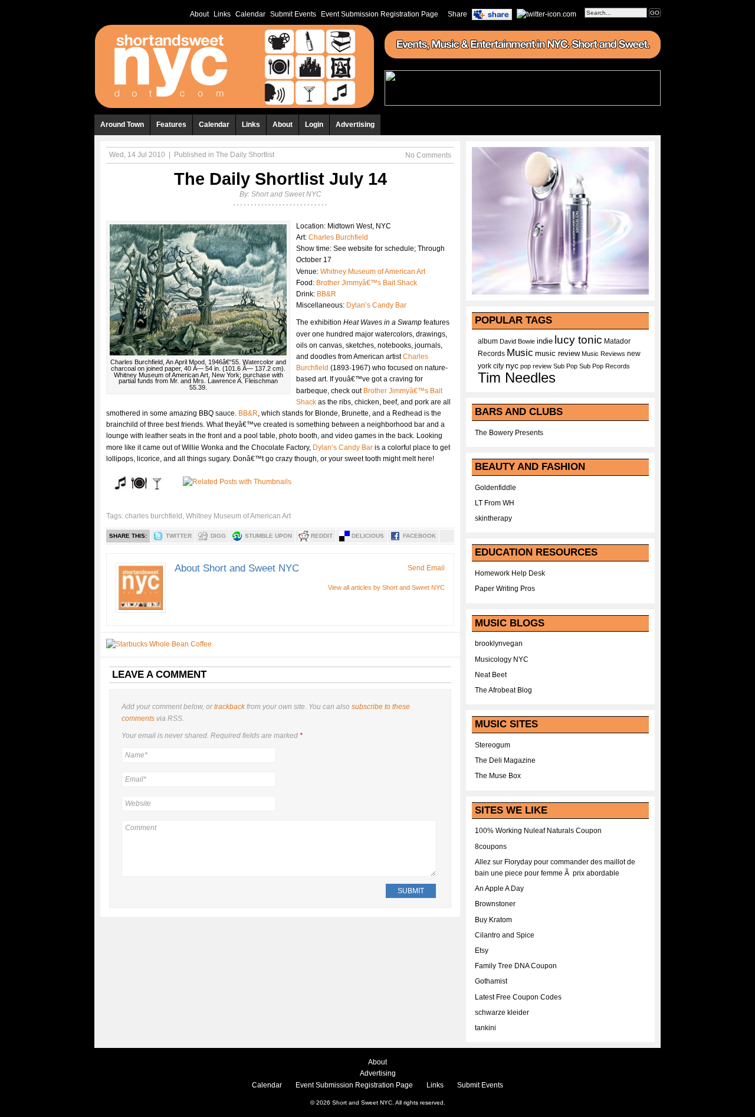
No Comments (428, 155)
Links (222, 14)
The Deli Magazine (505, 760)
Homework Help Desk (510, 573)
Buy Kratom (493, 920)
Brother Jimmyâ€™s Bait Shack (366, 283)
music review (557, 354)
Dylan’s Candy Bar (376, 305)
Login (314, 124)
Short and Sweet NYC (286, 194)
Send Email (426, 568)
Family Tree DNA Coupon (516, 966)
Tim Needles (517, 378)
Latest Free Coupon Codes (518, 997)
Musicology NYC (501, 659)
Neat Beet (491, 675)
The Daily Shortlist (245, 155)
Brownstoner (495, 904)
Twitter (179, 536)
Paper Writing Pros (505, 588)
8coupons (491, 846)
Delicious (368, 536)
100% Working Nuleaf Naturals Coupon (538, 831)
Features (171, 124)
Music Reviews (603, 353)
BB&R (326, 294)
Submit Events (293, 14)
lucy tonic (578, 340)
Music (520, 352)
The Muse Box (498, 776)
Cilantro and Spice (504, 935)
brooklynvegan (499, 643)
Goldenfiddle (495, 488)
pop (525, 366)
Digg (218, 536)
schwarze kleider (502, 1012)
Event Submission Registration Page (379, 14)
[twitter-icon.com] (546, 13)
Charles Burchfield (338, 237)
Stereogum (492, 745)
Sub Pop (565, 366)
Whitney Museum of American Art (372, 271)
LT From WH (494, 503)
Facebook (419, 536)
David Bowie (517, 341)
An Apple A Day (499, 888)
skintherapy (493, 518)
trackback (229, 707)
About (199, 14)
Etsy (481, 950)
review (542, 366)
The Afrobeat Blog (503, 690)
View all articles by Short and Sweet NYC (386, 587)
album (488, 341)
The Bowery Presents (509, 433)
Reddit (322, 536)
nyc (511, 365)
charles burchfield (153, 516)
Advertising (355, 124)
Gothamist (491, 981)
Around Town (122, 124)
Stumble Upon (268, 536)
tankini (485, 1028)
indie (545, 341)
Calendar (250, 14)
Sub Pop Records (604, 366)
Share (457, 14)
